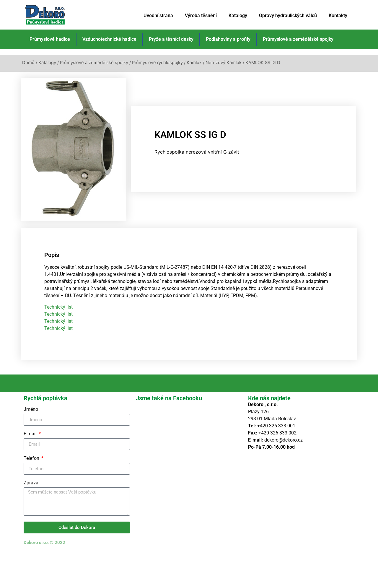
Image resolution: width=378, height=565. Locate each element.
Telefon (32, 458)
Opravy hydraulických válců (288, 15)
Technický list (58, 307)
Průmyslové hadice (50, 39)
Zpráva (31, 483)
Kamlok (194, 62)
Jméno (31, 409)
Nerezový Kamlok (224, 62)
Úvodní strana (158, 15)
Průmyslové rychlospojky (157, 62)
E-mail (31, 434)
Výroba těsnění (201, 15)
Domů (28, 62)
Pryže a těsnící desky (171, 39)
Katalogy (238, 15)
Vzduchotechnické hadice (109, 39)
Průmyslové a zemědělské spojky (298, 39)
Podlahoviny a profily (228, 39)
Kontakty (338, 15)
